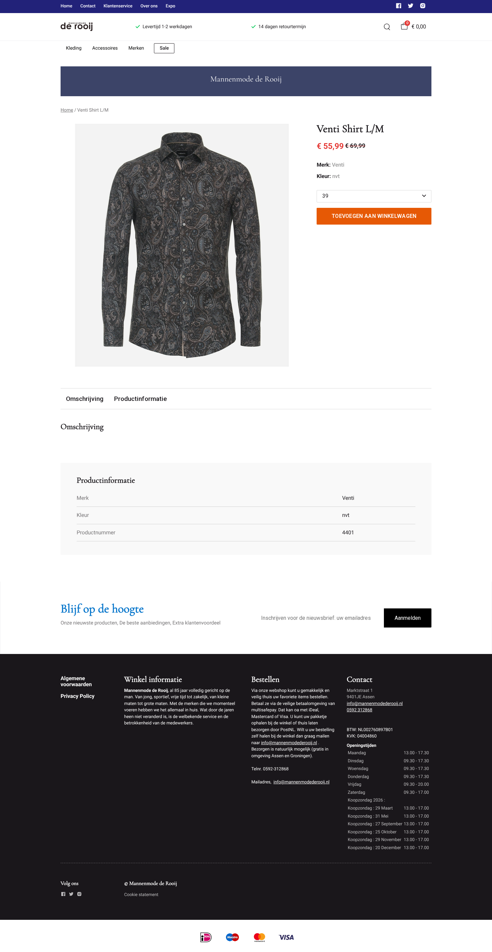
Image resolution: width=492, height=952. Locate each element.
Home (66, 6)
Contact (88, 6)
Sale (164, 48)
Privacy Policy (77, 696)
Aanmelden (408, 618)
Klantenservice (117, 6)
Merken (136, 48)
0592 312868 (359, 710)
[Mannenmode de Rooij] (90, 27)
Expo (170, 6)
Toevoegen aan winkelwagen (374, 216)
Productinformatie (140, 399)
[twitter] (410, 7)
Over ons (149, 6)
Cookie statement (141, 894)
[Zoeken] (387, 27)
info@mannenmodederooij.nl (289, 743)
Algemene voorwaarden (76, 681)
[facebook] (398, 7)
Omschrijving (84, 399)
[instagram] (422, 7)
